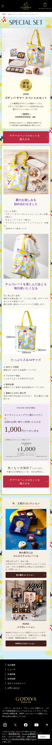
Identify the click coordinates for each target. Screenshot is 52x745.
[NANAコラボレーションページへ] (26, 600)
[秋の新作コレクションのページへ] (26, 529)
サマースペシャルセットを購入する (25, 137)
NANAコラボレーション (25, 643)
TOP (3, 14)
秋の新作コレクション (25, 575)
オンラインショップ (45, 8)
